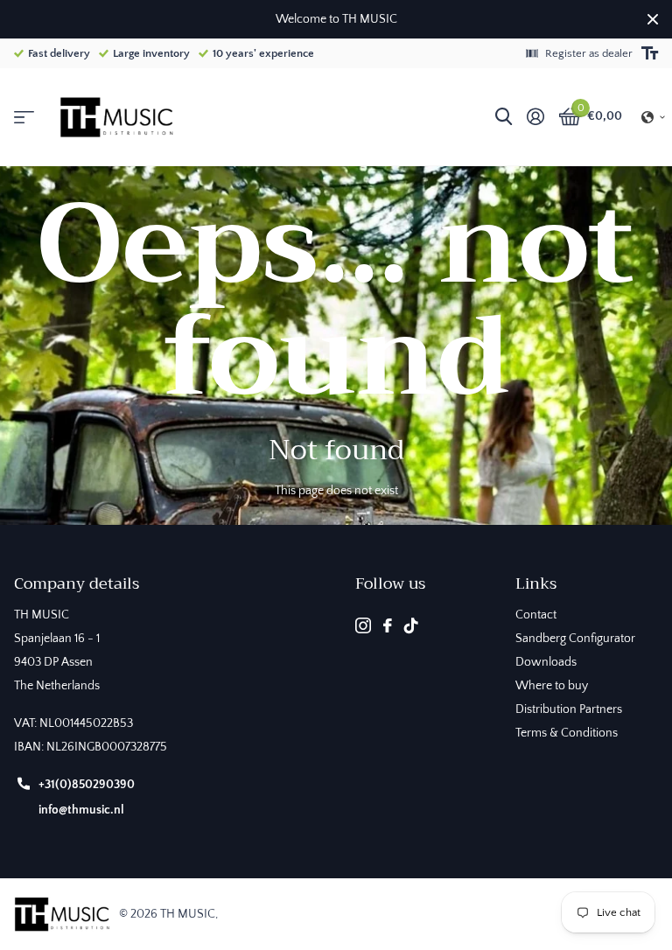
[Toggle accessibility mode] (649, 53)
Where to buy (551, 686)
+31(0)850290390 (86, 785)
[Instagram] (363, 625)
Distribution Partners (568, 709)
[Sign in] (535, 116)
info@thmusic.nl (81, 810)
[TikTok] (411, 625)
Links (535, 583)
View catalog (24, 117)
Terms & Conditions (566, 733)
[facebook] (387, 625)
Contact (535, 615)
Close (653, 19)
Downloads (546, 662)
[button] (653, 117)
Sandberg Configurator (575, 639)
